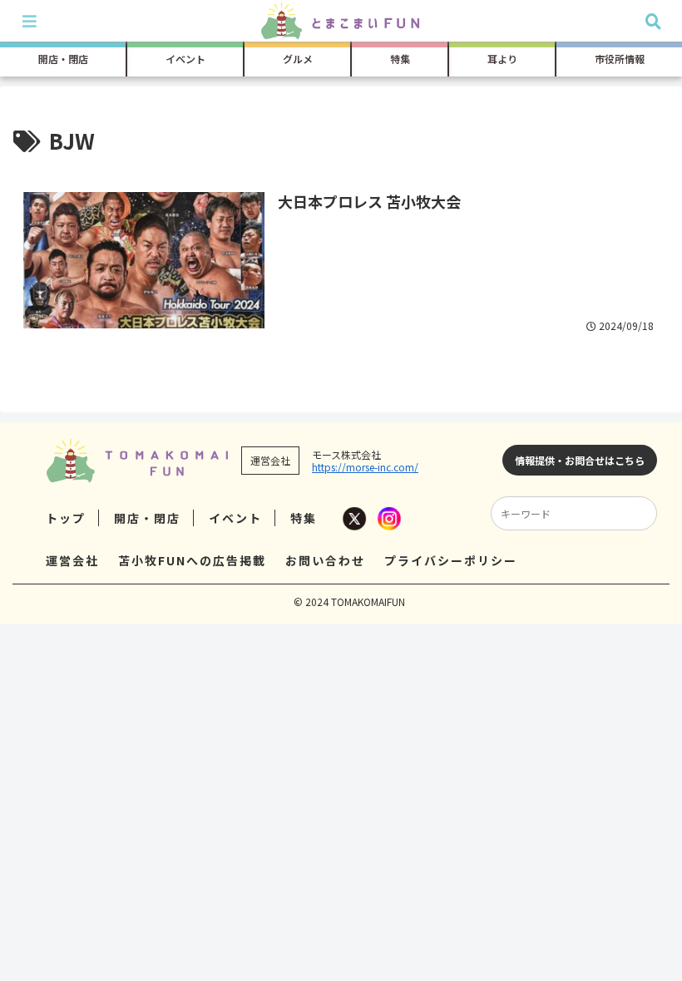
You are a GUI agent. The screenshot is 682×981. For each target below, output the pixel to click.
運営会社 (72, 560)
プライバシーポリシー (450, 560)
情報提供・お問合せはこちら (580, 460)
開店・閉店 (147, 518)
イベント (235, 518)
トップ (66, 518)
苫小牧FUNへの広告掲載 (192, 560)
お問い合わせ (325, 560)
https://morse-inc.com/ (365, 467)
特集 (303, 518)
